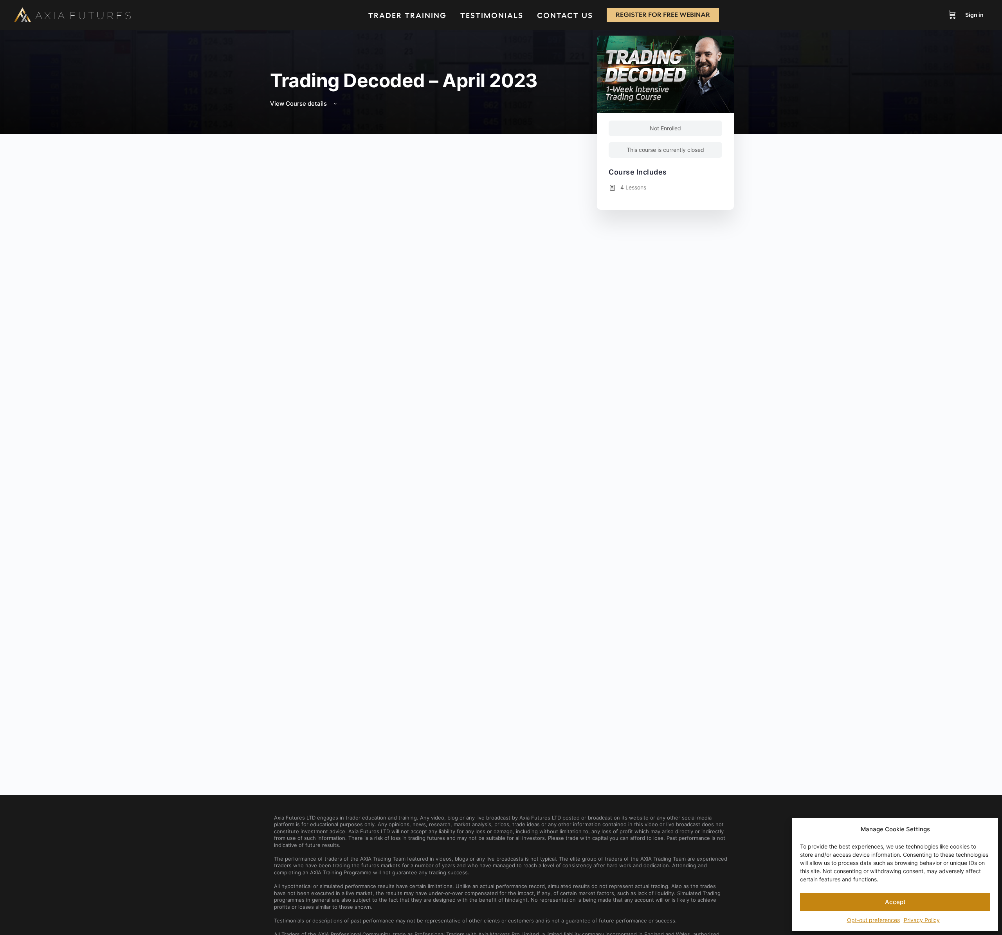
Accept (895, 902)
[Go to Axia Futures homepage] (72, 15)
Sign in (974, 14)
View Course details (299, 103)
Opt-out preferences (873, 920)
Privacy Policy (922, 920)
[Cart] (952, 15)
